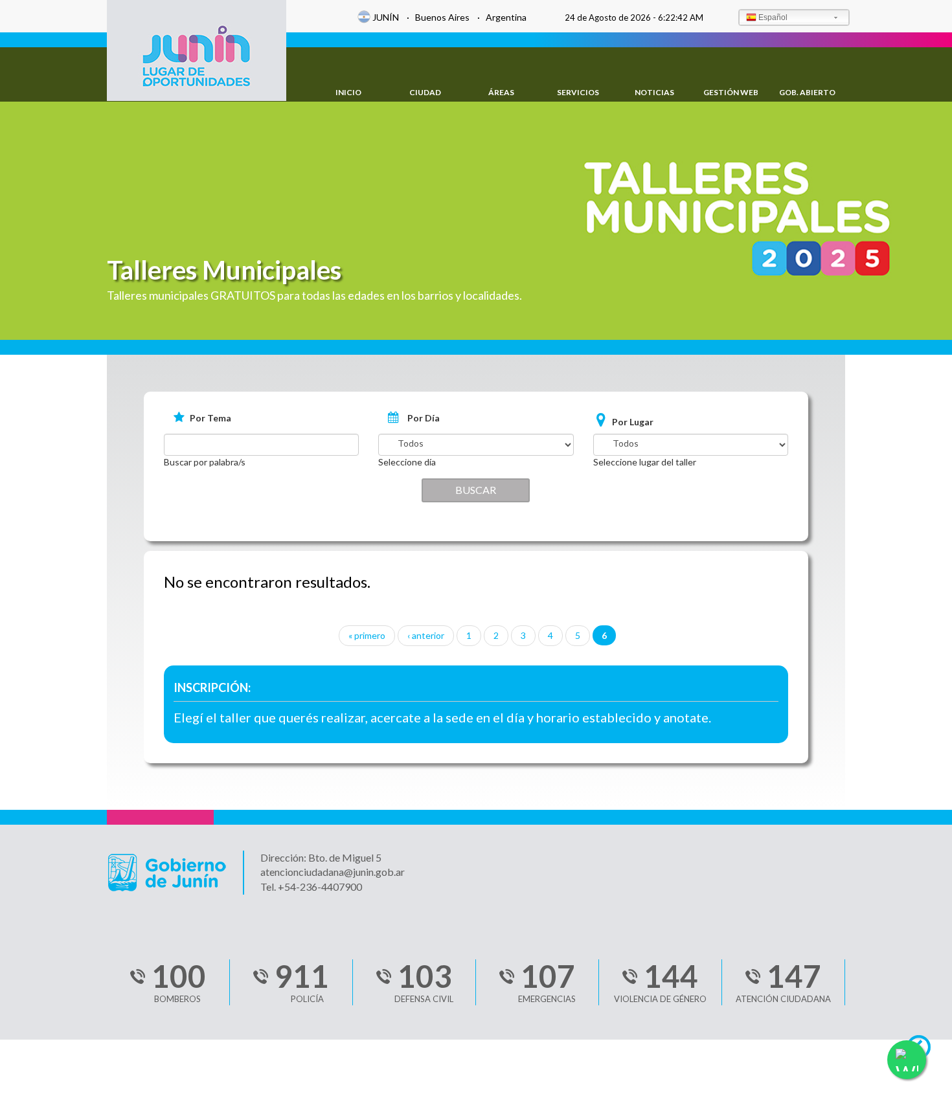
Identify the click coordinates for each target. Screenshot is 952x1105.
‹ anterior (425, 635)
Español (773, 17)
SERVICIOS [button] (578, 92)
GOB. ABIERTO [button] (807, 92)
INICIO (348, 92)
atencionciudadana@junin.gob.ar (332, 871)
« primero (366, 635)
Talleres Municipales (224, 270)
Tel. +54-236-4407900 (311, 886)
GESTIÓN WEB (730, 92)
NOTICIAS (654, 92)
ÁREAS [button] (501, 92)
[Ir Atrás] (924, 1050)
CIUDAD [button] (425, 92)
